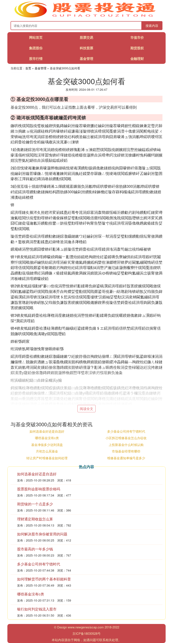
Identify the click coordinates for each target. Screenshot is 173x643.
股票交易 (86, 37)
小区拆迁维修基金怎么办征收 (126, 438)
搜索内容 (152, 25)
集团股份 (36, 47)
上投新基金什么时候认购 (126, 444)
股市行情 (36, 58)
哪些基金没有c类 (47, 438)
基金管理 (86, 58)
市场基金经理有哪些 (126, 451)
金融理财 (137, 58)
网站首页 (36, 37)
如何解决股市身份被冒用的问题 (42, 533)
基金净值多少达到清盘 (47, 444)
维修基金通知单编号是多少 (126, 458)
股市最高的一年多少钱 (35, 548)
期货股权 (137, 47)
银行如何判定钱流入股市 (37, 608)
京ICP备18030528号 (86, 633)
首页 (28, 68)
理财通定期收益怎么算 (35, 518)
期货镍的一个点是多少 (35, 503)
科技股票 (86, 47)
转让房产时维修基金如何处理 (47, 458)
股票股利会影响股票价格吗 (38, 488)
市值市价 (137, 37)
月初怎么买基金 (47, 451)
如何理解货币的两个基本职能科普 (44, 578)
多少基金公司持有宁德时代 (126, 431)
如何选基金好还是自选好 (47, 431)
